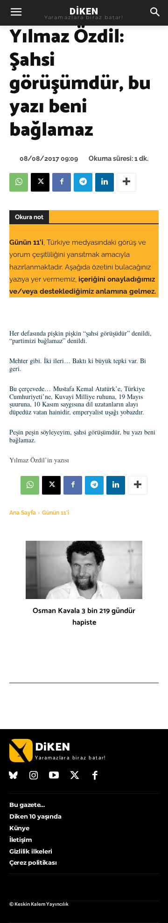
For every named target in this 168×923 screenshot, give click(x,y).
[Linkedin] (104, 182)
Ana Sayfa (22, 513)
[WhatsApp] (18, 182)
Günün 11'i (55, 513)
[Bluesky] (13, 776)
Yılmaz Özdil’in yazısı (39, 459)
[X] (40, 182)
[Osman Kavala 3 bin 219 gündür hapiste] (84, 570)
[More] (126, 182)
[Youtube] (54, 776)
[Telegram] (83, 182)
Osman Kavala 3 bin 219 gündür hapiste (84, 617)
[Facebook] (61, 182)
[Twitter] (75, 776)
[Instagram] (34, 776)
